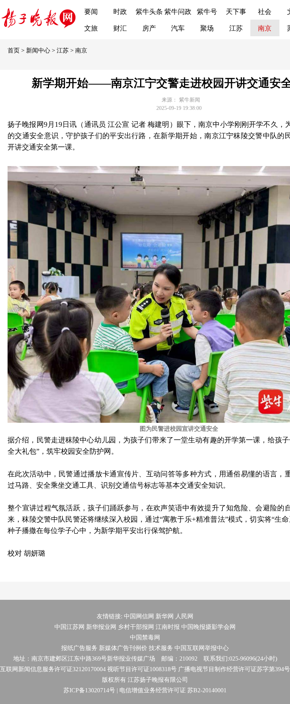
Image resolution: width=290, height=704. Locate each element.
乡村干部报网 (136, 627)
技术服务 (161, 648)
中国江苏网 (69, 627)
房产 (149, 28)
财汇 (120, 28)
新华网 (165, 616)
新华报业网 (101, 627)
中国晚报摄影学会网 (208, 627)
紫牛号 (207, 11)
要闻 (91, 11)
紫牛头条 (149, 11)
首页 (14, 50)
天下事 (236, 11)
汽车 (178, 28)
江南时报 (168, 627)
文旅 (91, 28)
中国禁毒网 (145, 637)
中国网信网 (139, 616)
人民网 (184, 616)
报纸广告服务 (79, 648)
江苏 (236, 28)
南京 (264, 28)
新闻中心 (38, 50)
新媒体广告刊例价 (123, 648)
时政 (120, 11)
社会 (264, 11)
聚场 (207, 28)
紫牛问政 (177, 11)
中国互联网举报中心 (201, 648)
